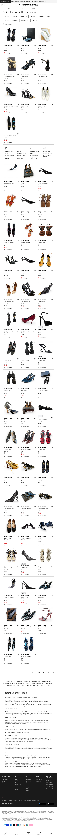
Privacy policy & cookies (33, 800)
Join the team (49, 786)
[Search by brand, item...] (3, 4)
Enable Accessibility (5, 1)
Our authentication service (18, 784)
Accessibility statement (7, 800)
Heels (28, 9)
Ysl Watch (27, 681)
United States (15, 826)
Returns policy (17, 788)
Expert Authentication (21, 152)
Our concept (5, 779)
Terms (24, 800)
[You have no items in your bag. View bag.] (54, 5)
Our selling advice (28, 782)
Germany (21, 826)
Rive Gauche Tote (8, 683)
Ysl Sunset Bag (30, 685)
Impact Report (49, 784)
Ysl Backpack (36, 681)
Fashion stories (50, 789)
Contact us (38, 781)
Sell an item (28, 785)
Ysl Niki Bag (20, 685)
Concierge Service (4, 782)
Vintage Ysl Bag (10, 681)
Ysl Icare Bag (46, 681)
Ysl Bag (27, 683)
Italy (27, 826)
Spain (25, 826)
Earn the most (46, 151)
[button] (54, 5)
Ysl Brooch (40, 685)
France (3, 826)
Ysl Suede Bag (48, 683)
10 (49, 673)
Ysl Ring (47, 685)
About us (48, 780)
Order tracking (17, 780)
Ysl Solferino (19, 683)
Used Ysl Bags (11, 685)
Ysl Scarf (19, 681)
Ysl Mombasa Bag (36, 683)
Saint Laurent (12, 9)
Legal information (18, 800)
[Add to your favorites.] (18, 45)
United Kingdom (8, 826)
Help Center (39, 779)
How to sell (28, 779)
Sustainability (49, 782)
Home (4, 9)
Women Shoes (21, 9)
